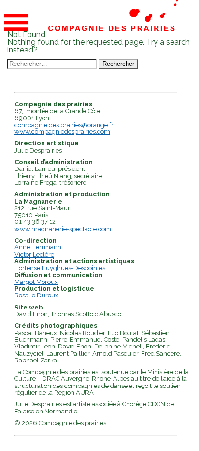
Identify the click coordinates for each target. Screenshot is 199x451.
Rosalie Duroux (36, 295)
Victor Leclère (34, 254)
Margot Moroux (36, 281)
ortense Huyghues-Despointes (62, 267)
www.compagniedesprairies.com (62, 131)
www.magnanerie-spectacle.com (62, 228)
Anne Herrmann (37, 247)
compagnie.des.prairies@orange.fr (64, 125)
